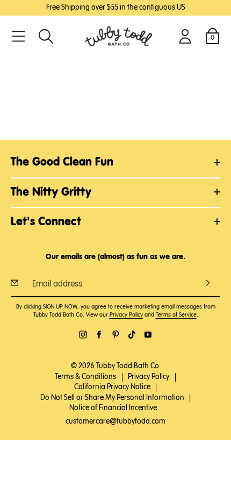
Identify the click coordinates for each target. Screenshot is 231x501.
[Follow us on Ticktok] (131, 334)
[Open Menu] (18, 36)
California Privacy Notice (112, 387)
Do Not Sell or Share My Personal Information (112, 398)
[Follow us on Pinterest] (115, 334)
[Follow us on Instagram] (83, 334)
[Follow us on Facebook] (99, 334)
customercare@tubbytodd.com (115, 421)
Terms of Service (176, 315)
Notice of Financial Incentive (113, 408)
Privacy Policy (126, 315)
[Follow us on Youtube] (148, 334)
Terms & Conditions (85, 377)
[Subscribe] (208, 283)
